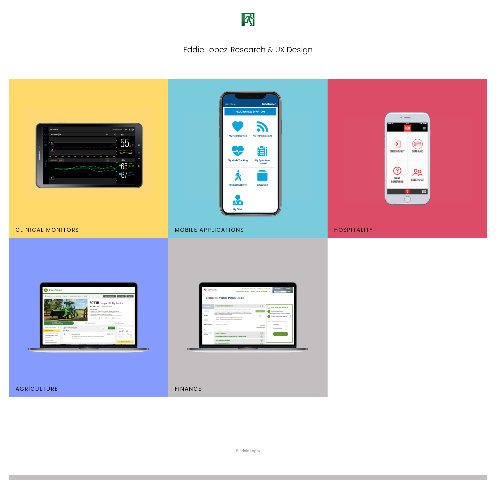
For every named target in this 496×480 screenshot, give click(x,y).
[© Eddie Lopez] (248, 477)
